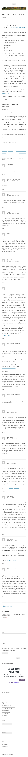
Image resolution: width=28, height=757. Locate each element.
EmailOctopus (16, 682)
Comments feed (5, 744)
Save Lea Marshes (5, 713)
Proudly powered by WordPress (7, 754)
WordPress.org (5, 746)
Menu (14, 4)
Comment (4, 617)
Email (3, 638)
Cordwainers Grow (5, 703)
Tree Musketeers (5, 694)
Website (3, 643)
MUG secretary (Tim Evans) (13, 179)
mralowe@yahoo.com (6, 335)
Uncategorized (14, 140)
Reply (3, 174)
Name (3, 632)
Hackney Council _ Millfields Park (8, 707)
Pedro (8, 233)
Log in (3, 741)
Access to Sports (5, 702)
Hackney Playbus (5, 710)
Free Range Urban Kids (6, 705)
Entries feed (4, 743)
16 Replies (4, 17)
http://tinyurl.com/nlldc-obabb (8, 368)
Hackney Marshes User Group (8, 708)
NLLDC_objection (5, 93)
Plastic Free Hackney (6, 692)
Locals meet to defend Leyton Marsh (17, 27)
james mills (10, 259)
